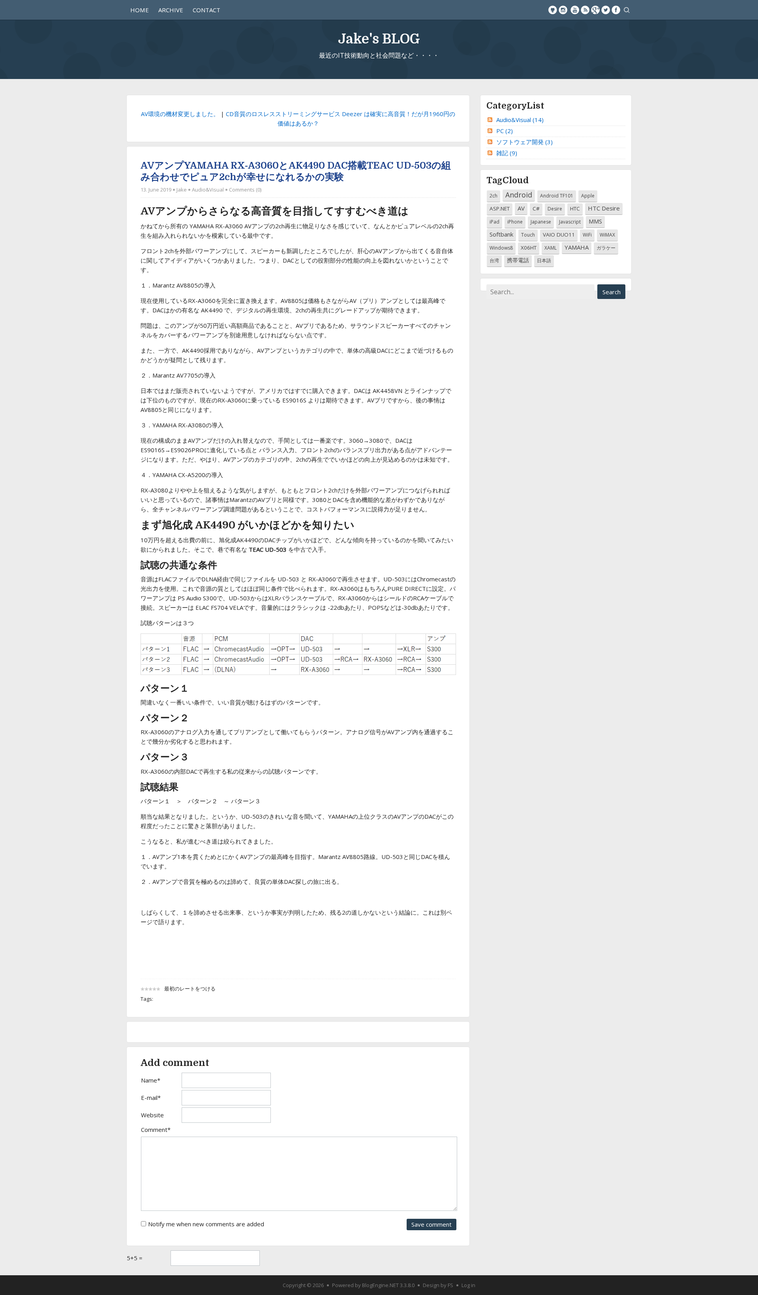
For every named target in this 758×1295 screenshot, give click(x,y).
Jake (181, 189)
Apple (588, 195)
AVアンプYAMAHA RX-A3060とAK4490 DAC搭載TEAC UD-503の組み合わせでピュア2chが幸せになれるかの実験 (296, 171)
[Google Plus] (595, 10)
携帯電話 (518, 260)
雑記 (506, 153)
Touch (528, 234)
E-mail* (151, 1097)
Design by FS (438, 1285)
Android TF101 (556, 195)
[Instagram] (563, 10)
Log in (468, 1285)
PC (504, 131)
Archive (170, 10)
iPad (494, 221)
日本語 (544, 260)
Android (518, 194)
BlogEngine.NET (380, 1285)
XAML (550, 247)
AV (521, 208)
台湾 (494, 260)
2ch (493, 195)
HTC (575, 208)
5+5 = (135, 1258)
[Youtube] (574, 10)
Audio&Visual (208, 189)
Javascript (570, 221)
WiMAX (607, 234)
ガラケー (606, 247)
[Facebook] (616, 10)
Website (152, 1115)
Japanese (541, 221)
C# (536, 208)
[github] (552, 10)
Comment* (156, 1129)
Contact (206, 10)
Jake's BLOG (379, 39)
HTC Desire (604, 208)
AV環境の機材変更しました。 (180, 114)
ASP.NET (500, 208)
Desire (555, 208)
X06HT (529, 247)
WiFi (587, 234)
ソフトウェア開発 (524, 142)
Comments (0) (245, 189)
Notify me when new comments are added (206, 1224)
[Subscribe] (585, 10)
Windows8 (501, 247)
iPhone (515, 221)
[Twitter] (605, 10)
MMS (595, 221)
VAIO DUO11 (559, 234)
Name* (150, 1080)
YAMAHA (577, 247)
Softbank (501, 234)
